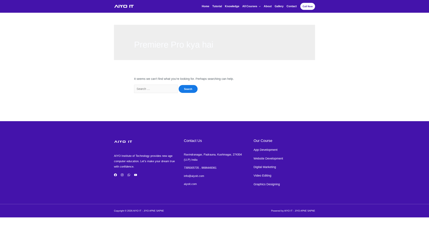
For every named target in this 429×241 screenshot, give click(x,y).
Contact (292, 6)
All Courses (249, 6)
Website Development (268, 158)
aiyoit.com (190, 184)
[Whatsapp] (128, 174)
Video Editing (262, 175)
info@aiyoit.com (194, 176)
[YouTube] (135, 174)
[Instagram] (122, 174)
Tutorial (217, 6)
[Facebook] (115, 174)
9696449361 (209, 167)
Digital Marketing (265, 167)
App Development (266, 149)
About (268, 6)
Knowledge (232, 6)
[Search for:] (156, 89)
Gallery (279, 6)
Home (205, 6)
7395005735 (191, 167)
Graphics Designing (267, 184)
